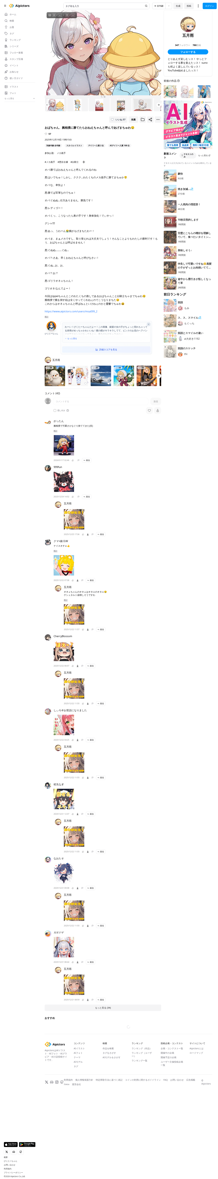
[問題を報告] (78, 460)
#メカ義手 (50, 161)
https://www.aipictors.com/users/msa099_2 (71, 311)
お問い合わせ (9, 1165)
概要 (6, 1157)
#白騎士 (75, 161)
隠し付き (61, 410)
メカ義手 (61, 152)
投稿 (189, 5)
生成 (178, 5)
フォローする (188, 52)
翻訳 (47, 317)
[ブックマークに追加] (142, 119)
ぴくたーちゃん (10, 1161)
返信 (88, 460)
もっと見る (72, 338)
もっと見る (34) (103, 1007)
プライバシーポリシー (13, 1172)
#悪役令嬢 (63, 161)
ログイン (209, 5)
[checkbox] (55, 410)
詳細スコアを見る (108, 349)
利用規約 (7, 1169)
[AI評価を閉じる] (148, 324)
